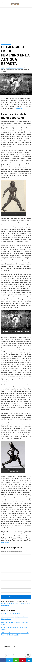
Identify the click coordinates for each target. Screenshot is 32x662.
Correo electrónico (8, 579)
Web (2, 587)
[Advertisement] (16, 24)
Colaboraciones (6, 44)
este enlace (20, 108)
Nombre (4, 571)
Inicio (2, 68)
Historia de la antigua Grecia (14, 68)
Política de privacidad (9, 646)
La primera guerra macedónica (11, 613)
